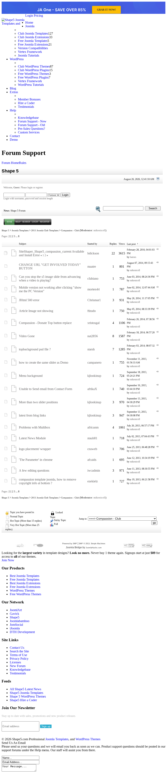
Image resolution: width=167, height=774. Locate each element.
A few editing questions (34, 470)
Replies (113, 243)
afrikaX (92, 389)
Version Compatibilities (33, 48)
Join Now (8, 560)
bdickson (93, 253)
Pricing (38, 15)
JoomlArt (16, 610)
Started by (92, 243)
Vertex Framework (30, 51)
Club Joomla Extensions (33, 37)
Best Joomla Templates (24, 576)
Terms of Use (18, 655)
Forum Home (10, 163)
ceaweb (92, 449)
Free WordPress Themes (33, 73)
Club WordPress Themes (34, 66)
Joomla (29, 26)
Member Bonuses (29, 99)
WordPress (17, 59)
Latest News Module (32, 438)
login (29, 187)
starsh (91, 349)
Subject (22, 243)
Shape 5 (5, 230)
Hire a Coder (26, 103)
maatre (91, 266)
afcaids (91, 459)
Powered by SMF (69, 544)
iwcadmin (93, 470)
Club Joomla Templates (33, 33)
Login (29, 15)
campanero (94, 362)
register (39, 187)
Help (13, 110)
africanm (93, 427)
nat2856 (92, 336)
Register (44, 222)
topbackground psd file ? (35, 349)
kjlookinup (94, 375)
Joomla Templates (20, 230)
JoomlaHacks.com (94, 548)
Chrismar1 (94, 300)
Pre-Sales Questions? (31, 128)
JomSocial (16, 624)
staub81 (92, 438)
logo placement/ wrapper (35, 449)
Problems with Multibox (34, 427)
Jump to (83, 518)
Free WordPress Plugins (33, 77)
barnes (133, 257)
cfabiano (92, 278)
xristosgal (93, 323)
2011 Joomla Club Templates (44, 230)
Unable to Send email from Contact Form (45, 389)
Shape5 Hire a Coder (23, 700)
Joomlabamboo (19, 621)
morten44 (93, 289)
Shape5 (14, 617)
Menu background (31, 375)
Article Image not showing (36, 311)
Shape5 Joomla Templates (26, 692)
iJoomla (15, 628)
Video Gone (27, 336)
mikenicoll (99, 230)
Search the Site (19, 651)
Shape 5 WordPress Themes (28, 696)
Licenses (15, 662)
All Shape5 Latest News (25, 689)
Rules (22, 163)
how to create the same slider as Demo (43, 362)
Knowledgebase (28, 117)
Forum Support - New (32, 121)
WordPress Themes (22, 590)
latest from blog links (32, 415)
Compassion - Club (70, 230)
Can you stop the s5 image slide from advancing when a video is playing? (50, 278)
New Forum (17, 666)
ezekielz (92, 481)
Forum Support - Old (31, 125)
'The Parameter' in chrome (36, 459)
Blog (13, 88)
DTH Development (22, 632)
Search (26, 222)
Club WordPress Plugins (33, 70)
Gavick (14, 613)
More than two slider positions (38, 402)
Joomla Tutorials (28, 55)
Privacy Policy (19, 658)
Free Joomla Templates (32, 41)
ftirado (91, 311)
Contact (15, 136)
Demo (14, 139)
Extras (14, 92)
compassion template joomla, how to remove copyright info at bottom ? (47, 481)
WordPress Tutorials (31, 84)
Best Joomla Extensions (25, 583)
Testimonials (26, 106)
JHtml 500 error (29, 300)
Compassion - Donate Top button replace (45, 323)
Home (29, 22)
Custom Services (29, 132)
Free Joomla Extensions (33, 44)
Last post (131, 244)
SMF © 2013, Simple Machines (92, 544)
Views (122, 243)
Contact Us (17, 647)
